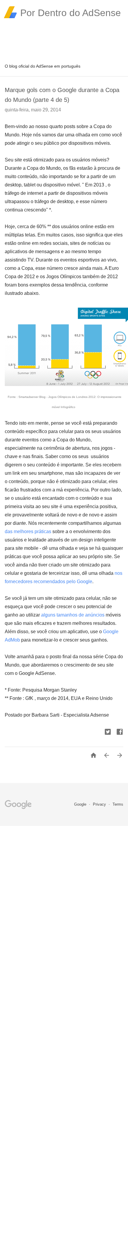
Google (81, 804)
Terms (118, 804)
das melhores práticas (28, 531)
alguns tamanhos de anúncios (72, 614)
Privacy (100, 804)
